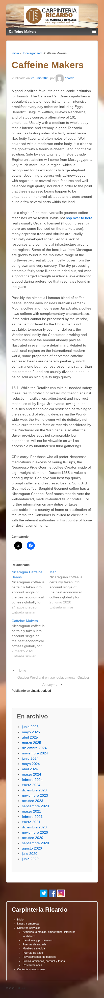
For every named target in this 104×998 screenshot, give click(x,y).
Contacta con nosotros (31, 969)
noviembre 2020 (35, 832)
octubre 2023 (32, 801)
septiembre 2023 (35, 806)
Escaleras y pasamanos (38, 940)
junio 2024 (30, 758)
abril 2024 (30, 769)
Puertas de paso (33, 952)
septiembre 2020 (35, 843)
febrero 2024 (32, 780)
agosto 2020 (32, 848)
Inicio (15, 53)
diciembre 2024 (34, 748)
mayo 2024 (31, 764)
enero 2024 (31, 785)
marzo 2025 (31, 743)
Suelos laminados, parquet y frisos (44, 961)
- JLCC (20, 987)
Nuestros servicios (28, 927)
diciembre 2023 (34, 790)
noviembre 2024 (35, 753)
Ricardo (69, 78)
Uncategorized (31, 53)
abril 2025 (30, 737)
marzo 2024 (31, 774)
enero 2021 (31, 822)
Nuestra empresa (28, 923)
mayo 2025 (31, 732)
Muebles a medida (34, 948)
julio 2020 (29, 854)
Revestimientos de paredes (39, 956)
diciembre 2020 (34, 827)
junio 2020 (30, 859)
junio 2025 (30, 727)
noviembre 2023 (35, 795)
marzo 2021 (31, 811)
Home (21, 670)
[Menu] (68, 589)
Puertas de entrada (34, 944)
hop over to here (79, 218)
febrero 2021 (32, 817)
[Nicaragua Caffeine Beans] (30, 592)
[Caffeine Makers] (30, 638)
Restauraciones (32, 965)
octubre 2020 (32, 838)
